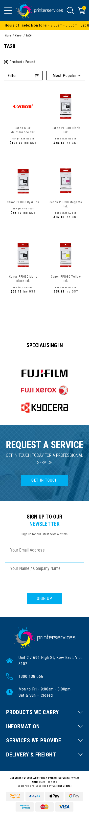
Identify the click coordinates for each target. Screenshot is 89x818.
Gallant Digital (62, 786)
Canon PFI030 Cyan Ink (23, 202)
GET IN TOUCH (44, 480)
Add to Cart (23, 154)
